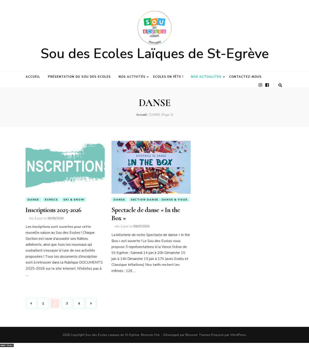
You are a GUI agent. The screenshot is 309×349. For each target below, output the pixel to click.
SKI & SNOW (73, 199)
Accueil (33, 77)
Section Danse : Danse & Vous (159, 199)
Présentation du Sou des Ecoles (79, 77)
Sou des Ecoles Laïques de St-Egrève (154, 53)
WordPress (238, 335)
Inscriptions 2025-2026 (53, 210)
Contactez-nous (245, 77)
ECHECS (51, 199)
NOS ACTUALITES (206, 77)
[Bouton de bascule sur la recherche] (280, 85)
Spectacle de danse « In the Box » (146, 214)
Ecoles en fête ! (168, 77)
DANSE (33, 199)
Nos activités (132, 77)
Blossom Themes (197, 335)
